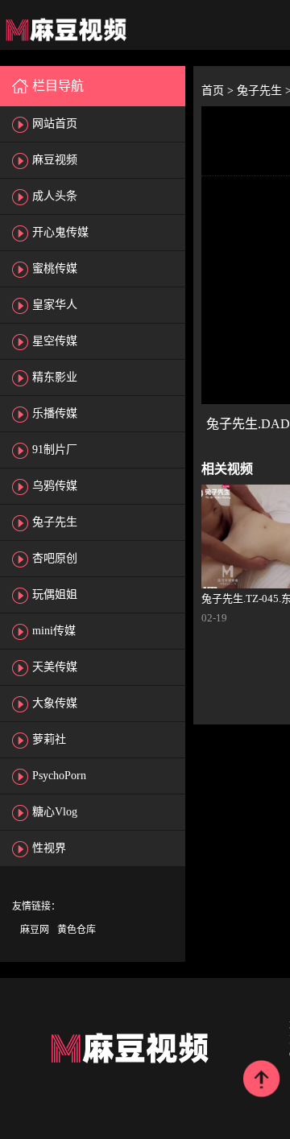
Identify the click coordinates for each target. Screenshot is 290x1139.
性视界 (49, 848)
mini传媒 (54, 631)
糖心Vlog (54, 812)
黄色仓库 (76, 929)
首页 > (219, 91)
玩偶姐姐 (54, 594)
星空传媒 (54, 341)
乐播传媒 (54, 413)
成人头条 (54, 196)
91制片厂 (54, 450)
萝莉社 (49, 739)
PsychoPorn (59, 776)
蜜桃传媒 (54, 268)
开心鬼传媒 (60, 232)
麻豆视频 (54, 160)
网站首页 (54, 124)
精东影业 (54, 377)
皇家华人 (54, 305)
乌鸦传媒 (54, 486)
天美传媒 (54, 667)
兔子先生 (54, 522)
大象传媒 (54, 703)
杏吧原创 (54, 558)
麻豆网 (34, 929)
